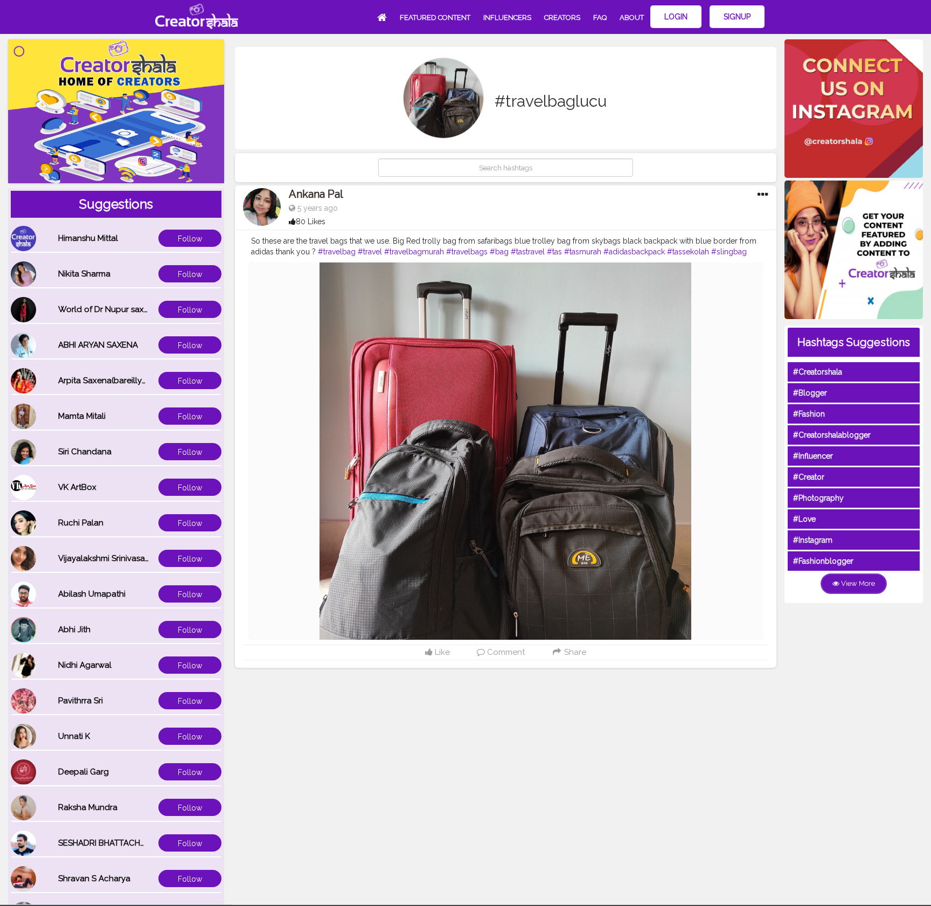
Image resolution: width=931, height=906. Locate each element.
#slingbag (729, 251)
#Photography (818, 498)
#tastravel (528, 251)
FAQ (600, 17)
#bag (499, 251)
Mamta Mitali (82, 416)
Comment (505, 652)
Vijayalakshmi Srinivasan (104, 558)
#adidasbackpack (634, 251)
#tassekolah (688, 251)
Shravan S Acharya (94, 878)
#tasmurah (582, 251)
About (632, 17)
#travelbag (337, 251)
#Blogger (810, 393)
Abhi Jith (74, 629)
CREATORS (562, 17)
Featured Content (435, 17)
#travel (370, 251)
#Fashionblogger (823, 561)
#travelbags (467, 251)
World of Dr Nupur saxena (108, 309)
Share (574, 652)
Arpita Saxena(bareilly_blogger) (119, 380)
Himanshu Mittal (88, 238)
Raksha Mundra (87, 807)
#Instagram (812, 540)
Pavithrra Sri (80, 701)
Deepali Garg (83, 772)
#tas (554, 251)
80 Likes (310, 221)
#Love (804, 519)
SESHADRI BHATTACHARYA (109, 843)
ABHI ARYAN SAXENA (98, 345)
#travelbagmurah (414, 251)
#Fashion (809, 414)
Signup (737, 16)
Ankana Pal (316, 194)
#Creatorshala (817, 372)
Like (441, 652)
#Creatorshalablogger (832, 435)
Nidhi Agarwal (85, 665)
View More (857, 583)
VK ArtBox (77, 487)
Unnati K (74, 736)
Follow (190, 238)
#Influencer (813, 456)
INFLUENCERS (507, 17)
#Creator (808, 477)
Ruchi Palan (80, 523)
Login (675, 16)
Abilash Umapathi (92, 594)
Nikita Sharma (84, 274)
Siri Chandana (85, 452)
